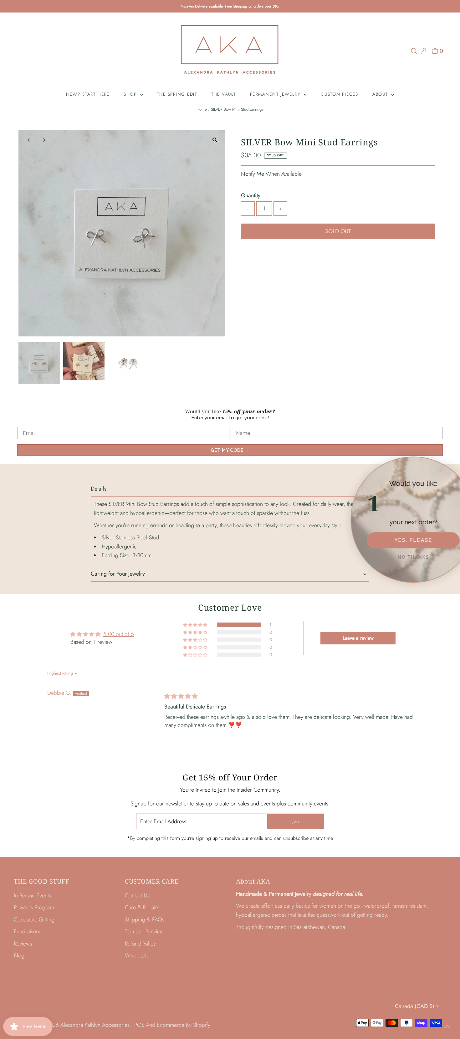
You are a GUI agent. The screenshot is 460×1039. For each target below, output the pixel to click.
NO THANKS (397, 557)
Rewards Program (34, 907)
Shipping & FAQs (144, 919)
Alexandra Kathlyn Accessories (95, 1025)
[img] (180, 696)
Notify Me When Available (271, 174)
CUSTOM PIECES (339, 94)
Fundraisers (27, 931)
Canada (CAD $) (414, 1006)
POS (139, 1025)
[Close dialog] (454, 462)
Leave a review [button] (358, 638)
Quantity (250, 195)
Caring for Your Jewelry (118, 574)
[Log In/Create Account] (424, 51)
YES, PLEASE (398, 540)
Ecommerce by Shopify (183, 1025)
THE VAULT (223, 94)
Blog (19, 955)
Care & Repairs (142, 907)
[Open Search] (414, 51)
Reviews (23, 944)
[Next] (44, 140)
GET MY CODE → (230, 450)
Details (98, 489)
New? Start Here (88, 94)
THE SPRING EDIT (177, 94)
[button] (195, 625)
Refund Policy (140, 944)
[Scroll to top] (447, 1026)
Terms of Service (144, 931)
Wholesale (137, 955)
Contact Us (137, 895)
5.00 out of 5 (118, 634)
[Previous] (29, 140)
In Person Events (32, 895)
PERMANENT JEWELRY (276, 94)
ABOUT (381, 94)
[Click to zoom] (215, 140)
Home (202, 109)
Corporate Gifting (34, 919)
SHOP (131, 94)
